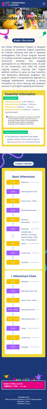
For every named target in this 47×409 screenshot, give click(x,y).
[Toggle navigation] (44, 4)
